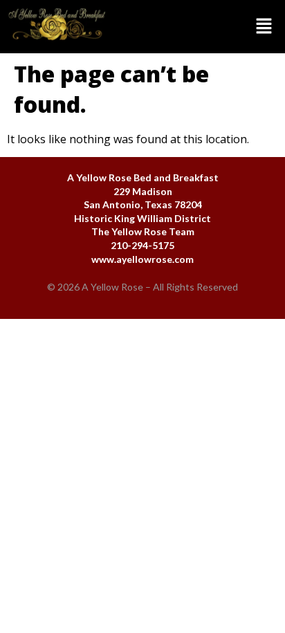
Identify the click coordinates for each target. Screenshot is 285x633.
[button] (199, 26)
